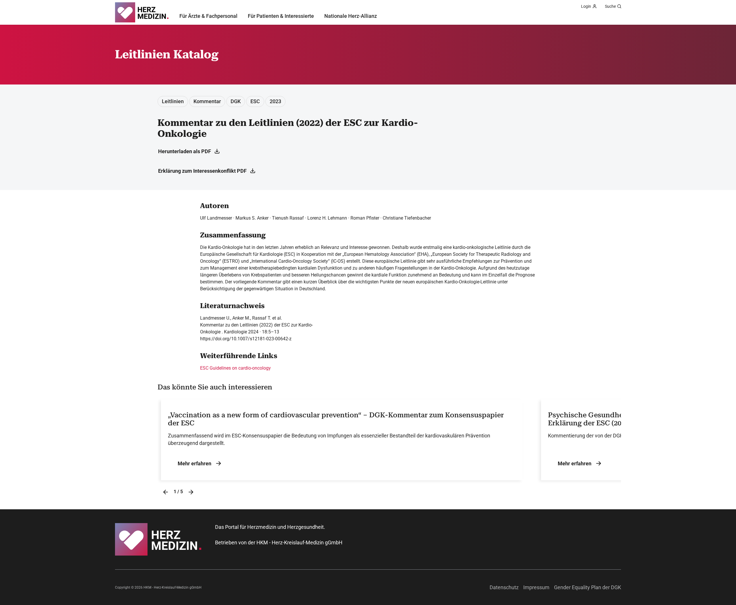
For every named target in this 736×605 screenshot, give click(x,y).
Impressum (536, 587)
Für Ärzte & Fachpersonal (208, 16)
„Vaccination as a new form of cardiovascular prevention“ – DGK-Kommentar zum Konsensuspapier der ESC (336, 419)
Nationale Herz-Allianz (350, 16)
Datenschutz (504, 587)
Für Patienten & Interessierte (281, 16)
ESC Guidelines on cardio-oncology (235, 368)
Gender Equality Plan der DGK (587, 587)
